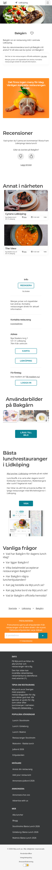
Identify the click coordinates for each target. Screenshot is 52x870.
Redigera (26, 285)
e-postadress (16, 323)
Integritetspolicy (27, 641)
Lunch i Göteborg (20, 726)
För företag (26, 291)
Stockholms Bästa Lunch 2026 (26, 826)
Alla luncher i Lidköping (17, 473)
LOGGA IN (26, 383)
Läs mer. (44, 56)
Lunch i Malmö (19, 732)
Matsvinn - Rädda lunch (23, 743)
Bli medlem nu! (33, 376)
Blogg (15, 820)
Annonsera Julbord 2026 (23, 780)
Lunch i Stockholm (20, 720)
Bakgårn (40, 608)
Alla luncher (17, 814)
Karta (26, 351)
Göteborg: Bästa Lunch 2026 (25, 832)
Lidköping (26, 361)
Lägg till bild (26, 165)
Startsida (13, 608)
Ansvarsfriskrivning (26, 862)
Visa (26, 503)
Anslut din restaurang (22, 769)
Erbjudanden (18, 755)
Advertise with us (20, 800)
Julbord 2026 (18, 749)
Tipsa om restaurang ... (22, 708)
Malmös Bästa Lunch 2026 (24, 838)
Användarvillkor (26, 853)
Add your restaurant (21, 775)
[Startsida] (5, 2)
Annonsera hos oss (21, 795)
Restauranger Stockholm (23, 737)
